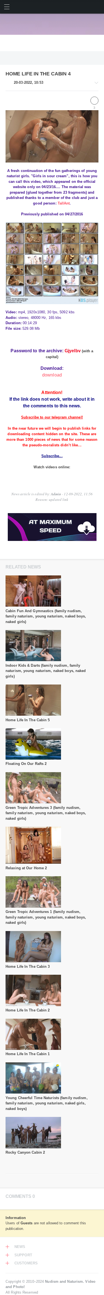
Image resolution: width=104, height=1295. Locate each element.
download (52, 375)
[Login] (97, 7)
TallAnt (64, 203)
